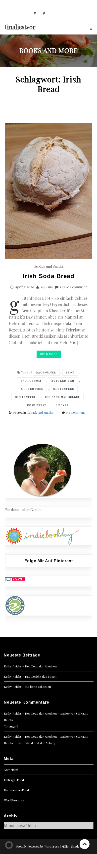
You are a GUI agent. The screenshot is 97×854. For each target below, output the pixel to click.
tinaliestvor (20, 27)
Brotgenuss (31, 380)
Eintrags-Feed (14, 780)
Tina (49, 287)
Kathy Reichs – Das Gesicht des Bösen (30, 676)
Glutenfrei (25, 397)
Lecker (62, 405)
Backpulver (46, 372)
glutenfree (63, 389)
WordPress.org (14, 800)
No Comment (75, 412)
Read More (48, 354)
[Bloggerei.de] (15, 578)
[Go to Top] (84, 844)
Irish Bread (37, 405)
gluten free (32, 389)
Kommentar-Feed (16, 790)
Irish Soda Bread (48, 276)
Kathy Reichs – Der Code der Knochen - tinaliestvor (39, 713)
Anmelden (11, 770)
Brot (70, 372)
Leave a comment (73, 287)
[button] (9, 845)
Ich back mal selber (62, 397)
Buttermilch (62, 380)
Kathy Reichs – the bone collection (27, 687)
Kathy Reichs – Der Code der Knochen (30, 666)
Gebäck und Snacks (49, 266)
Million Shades (71, 846)
